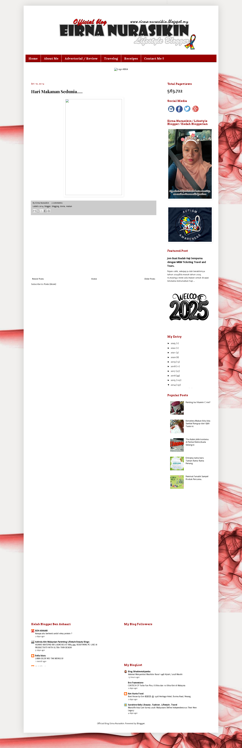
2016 (173, 375)
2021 (173, 352)
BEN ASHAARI (41, 630)
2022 (173, 348)
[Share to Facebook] (45, 211)
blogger (47, 206)
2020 (173, 357)
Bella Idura (40, 655)
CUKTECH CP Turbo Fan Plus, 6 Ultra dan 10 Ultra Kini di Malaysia (156, 685)
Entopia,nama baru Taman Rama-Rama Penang (195, 461)
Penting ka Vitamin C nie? (198, 402)
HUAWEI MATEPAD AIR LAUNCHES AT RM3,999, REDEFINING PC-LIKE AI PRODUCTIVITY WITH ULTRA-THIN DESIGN (66, 646)
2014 (41, 206)
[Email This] (34, 211)
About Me (51, 58)
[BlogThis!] (38, 211)
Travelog (111, 58)
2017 (173, 371)
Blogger (141, 723)
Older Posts (149, 279)
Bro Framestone (135, 682)
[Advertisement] (93, 246)
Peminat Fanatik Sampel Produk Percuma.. (197, 477)
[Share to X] (41, 211)
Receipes (131, 58)
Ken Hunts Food (135, 693)
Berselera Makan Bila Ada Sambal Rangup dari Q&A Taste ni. (198, 424)
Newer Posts (38, 279)
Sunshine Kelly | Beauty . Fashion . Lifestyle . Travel (152, 705)
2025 (173, 343)
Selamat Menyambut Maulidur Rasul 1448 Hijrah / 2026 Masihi (155, 674)
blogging (55, 206)
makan (69, 206)
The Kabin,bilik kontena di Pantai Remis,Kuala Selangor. (197, 442)
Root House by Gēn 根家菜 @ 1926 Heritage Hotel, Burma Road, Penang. (159, 696)
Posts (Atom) (50, 284)
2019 (173, 362)
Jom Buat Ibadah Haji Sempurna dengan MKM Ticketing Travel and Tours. (186, 262)
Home (33, 58)
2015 (173, 380)
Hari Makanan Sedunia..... (57, 91)
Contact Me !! (154, 58)
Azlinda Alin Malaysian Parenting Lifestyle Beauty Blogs (62, 642)
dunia (62, 206)
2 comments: (57, 203)
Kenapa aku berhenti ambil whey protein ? (53, 633)
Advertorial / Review (81, 58)
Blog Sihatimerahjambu (139, 671)
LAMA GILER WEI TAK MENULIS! (49, 658)
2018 (173, 366)
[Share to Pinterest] (49, 211)
